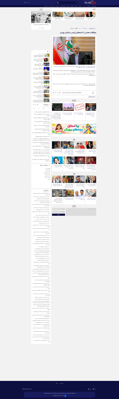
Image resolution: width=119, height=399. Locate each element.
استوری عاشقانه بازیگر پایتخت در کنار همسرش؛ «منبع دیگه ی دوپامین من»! (68, 186)
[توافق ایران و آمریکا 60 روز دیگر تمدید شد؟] (41, 17)
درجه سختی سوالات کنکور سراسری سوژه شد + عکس (39, 65)
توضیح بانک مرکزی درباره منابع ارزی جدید (43, 237)
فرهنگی (72, 6)
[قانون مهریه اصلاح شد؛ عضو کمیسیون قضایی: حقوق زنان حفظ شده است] (46, 55)
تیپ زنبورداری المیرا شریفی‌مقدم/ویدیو (42, 136)
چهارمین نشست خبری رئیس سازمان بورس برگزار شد (67, 113)
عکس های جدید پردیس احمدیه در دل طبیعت (58, 166)
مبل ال (49, 179)
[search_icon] (58, 3)
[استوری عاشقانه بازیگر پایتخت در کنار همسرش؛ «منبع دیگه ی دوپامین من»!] (68, 179)
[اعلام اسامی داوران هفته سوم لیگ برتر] (46, 82)
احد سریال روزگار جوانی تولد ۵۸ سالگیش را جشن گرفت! (57, 185)
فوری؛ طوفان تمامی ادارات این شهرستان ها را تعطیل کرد (79, 18)
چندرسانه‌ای (52, 6)
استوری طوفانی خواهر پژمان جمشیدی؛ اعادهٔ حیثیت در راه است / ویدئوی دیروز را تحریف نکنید (91, 167)
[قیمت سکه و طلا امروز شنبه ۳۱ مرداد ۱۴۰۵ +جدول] (57, 14)
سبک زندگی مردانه (47, 173)
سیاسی (84, 6)
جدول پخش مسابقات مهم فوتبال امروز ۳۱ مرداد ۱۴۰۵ (40, 271)
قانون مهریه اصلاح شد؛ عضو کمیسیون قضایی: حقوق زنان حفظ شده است (38, 56)
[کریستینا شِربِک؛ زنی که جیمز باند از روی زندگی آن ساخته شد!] (46, 91)
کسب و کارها (46, 6)
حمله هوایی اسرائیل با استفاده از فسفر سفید (42, 241)
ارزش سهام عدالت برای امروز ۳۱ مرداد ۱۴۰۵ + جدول (41, 207)
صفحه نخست (93, 6)
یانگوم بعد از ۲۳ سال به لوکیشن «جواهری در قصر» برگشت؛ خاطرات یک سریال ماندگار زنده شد (68, 152)
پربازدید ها (46, 104)
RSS (24, 2)
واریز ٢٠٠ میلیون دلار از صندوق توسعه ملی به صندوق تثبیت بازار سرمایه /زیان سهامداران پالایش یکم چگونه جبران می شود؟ (56, 115)
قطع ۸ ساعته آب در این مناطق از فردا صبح (42, 209)
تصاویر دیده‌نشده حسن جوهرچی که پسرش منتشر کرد (80, 186)
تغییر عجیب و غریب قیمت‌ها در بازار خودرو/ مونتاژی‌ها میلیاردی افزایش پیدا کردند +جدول (57, 200)
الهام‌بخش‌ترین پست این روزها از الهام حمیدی (91, 185)
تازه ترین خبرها (47, 177)
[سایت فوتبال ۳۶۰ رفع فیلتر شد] (46, 69)
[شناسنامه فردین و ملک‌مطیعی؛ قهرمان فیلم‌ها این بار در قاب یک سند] (79, 145)
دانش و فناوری (63, 6)
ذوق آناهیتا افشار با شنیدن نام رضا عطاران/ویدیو (41, 254)
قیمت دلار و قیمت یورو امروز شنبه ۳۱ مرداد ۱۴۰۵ (68, 18)
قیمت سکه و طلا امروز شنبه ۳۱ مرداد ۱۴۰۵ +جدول (57, 18)
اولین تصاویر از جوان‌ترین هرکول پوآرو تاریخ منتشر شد (58, 151)
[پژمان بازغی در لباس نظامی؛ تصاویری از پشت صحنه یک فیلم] (79, 160)
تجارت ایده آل (47, 175)
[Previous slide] (33, 17)
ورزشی (68, 6)
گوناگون (94, 9)
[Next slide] (49, 17)
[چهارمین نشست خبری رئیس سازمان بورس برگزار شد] (68, 107)
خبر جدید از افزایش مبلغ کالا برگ (44, 223)
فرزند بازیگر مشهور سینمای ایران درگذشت (80, 198)
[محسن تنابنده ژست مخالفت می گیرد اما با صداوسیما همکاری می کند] (68, 160)
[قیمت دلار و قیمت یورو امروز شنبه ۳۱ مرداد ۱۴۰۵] (68, 14)
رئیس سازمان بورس (92, 96)
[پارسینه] (89, 2)
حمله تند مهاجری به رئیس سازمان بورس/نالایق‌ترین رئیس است (90, 114)
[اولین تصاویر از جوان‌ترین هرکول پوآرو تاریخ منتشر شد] (57, 145)
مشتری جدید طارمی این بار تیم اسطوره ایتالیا (42, 239)
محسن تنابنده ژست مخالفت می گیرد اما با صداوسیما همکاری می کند (68, 167)
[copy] (92, 93)
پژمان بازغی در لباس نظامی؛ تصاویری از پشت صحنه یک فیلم (79, 167)
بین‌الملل (80, 6)
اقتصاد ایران (48, 168)
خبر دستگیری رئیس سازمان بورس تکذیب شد (78, 113)
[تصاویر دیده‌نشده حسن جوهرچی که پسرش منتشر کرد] (79, 179)
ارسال (58, 214)
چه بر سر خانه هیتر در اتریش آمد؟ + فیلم (43, 219)
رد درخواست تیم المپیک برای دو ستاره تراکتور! (42, 256)
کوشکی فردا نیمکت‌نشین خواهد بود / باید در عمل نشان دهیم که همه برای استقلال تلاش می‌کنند (38, 74)
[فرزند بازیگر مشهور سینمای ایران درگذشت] (79, 193)
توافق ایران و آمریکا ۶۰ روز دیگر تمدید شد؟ (41, 24)
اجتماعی (76, 6)
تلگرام (90, 389)
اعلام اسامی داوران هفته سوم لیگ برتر (38, 83)
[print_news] (60, 93)
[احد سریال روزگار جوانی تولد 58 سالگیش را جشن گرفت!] (57, 179)
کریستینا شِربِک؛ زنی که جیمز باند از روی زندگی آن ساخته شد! (38, 92)
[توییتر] (53, 93)
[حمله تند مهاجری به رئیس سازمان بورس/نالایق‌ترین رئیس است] (91, 107)
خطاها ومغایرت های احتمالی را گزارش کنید (42, 198)
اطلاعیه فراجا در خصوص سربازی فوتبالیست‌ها (42, 248)
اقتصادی (88, 6)
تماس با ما (28, 2)
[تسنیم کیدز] (74, 129)
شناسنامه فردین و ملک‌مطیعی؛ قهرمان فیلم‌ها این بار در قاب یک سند (79, 151)
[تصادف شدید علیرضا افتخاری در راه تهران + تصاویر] (90, 14)
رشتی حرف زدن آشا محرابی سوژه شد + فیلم (42, 215)
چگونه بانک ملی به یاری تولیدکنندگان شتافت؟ (42, 299)
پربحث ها (34, 104)
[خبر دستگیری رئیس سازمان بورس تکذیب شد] (79, 107)
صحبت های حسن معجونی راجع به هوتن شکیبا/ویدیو (41, 320)
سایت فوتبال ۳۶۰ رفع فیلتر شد (38, 69)
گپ (95, 389)
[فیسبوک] (57, 93)
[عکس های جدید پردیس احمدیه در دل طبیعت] (57, 160)
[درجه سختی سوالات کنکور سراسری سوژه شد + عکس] (46, 64)
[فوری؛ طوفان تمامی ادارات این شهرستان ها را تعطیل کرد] (79, 14)
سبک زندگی (57, 6)
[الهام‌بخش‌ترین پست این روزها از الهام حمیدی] (91, 179)
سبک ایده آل (48, 171)
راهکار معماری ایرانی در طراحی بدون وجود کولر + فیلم (41, 221)
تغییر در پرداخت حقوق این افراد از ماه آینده (42, 258)
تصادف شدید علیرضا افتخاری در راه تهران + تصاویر (90, 18)
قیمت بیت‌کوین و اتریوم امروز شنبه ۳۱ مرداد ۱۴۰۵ (41, 196)
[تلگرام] (55, 93)
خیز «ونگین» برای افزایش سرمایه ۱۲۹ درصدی (42, 318)
